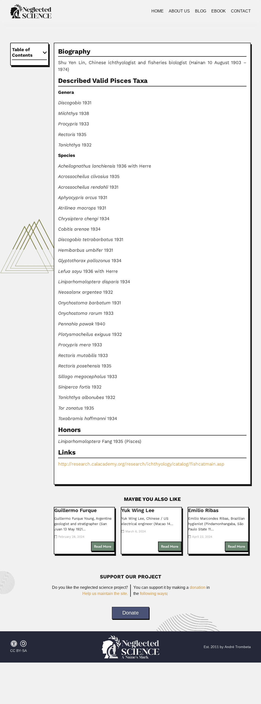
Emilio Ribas (203, 510)
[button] (45, 52)
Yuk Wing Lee (137, 510)
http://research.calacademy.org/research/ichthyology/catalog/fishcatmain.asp (141, 464)
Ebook (218, 11)
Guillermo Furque (75, 510)
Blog (200, 11)
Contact (241, 11)
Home (157, 11)
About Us (179, 11)
